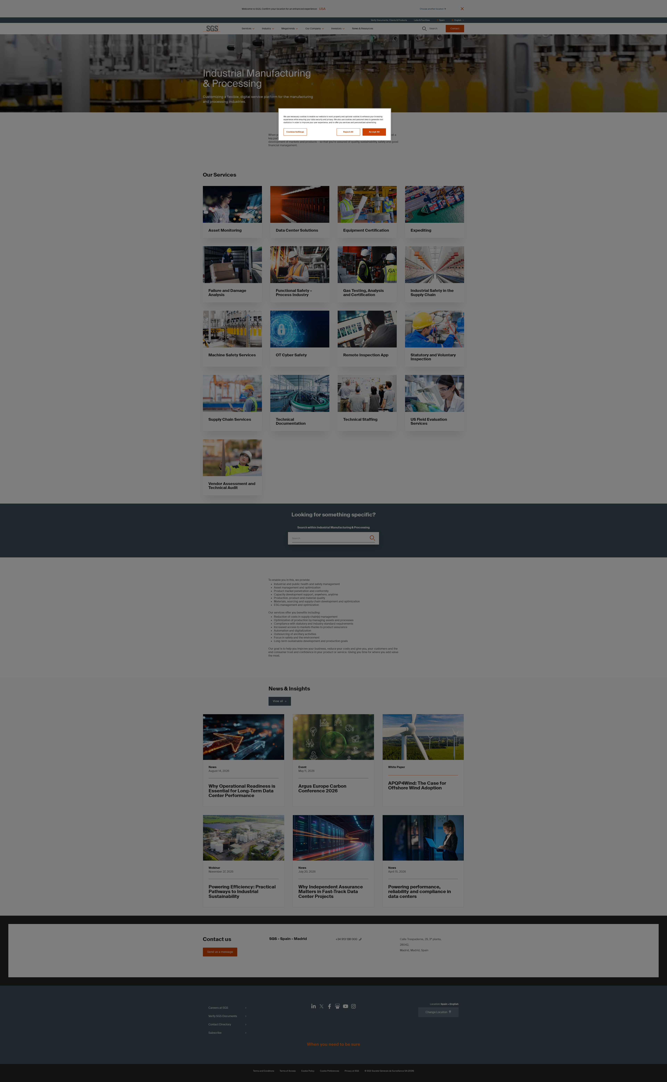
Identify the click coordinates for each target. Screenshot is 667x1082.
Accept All (374, 132)
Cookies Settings (295, 132)
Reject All (348, 132)
